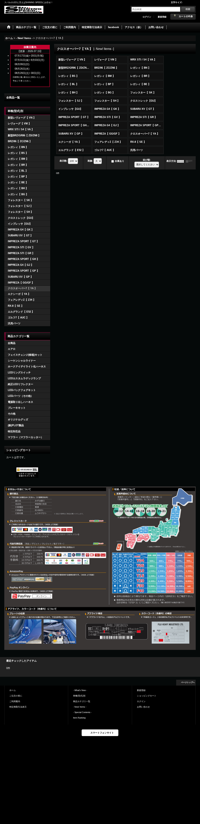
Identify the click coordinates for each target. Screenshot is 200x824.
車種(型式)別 (79, 696)
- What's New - (80, 690)
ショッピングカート (146, 696)
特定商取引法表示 (18, 707)
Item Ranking (79, 718)
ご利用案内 (14, 701)
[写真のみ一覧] (181, 161)
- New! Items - (80, 707)
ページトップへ (188, 682)
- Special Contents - (82, 712)
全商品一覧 (13, 97)
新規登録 (162, 17)
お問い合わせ (143, 707)
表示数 (63, 160)
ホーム (12, 690)
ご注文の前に (15, 696)
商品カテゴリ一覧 (81, 701)
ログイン (147, 17)
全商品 (11, 343)
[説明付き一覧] (190, 161)
